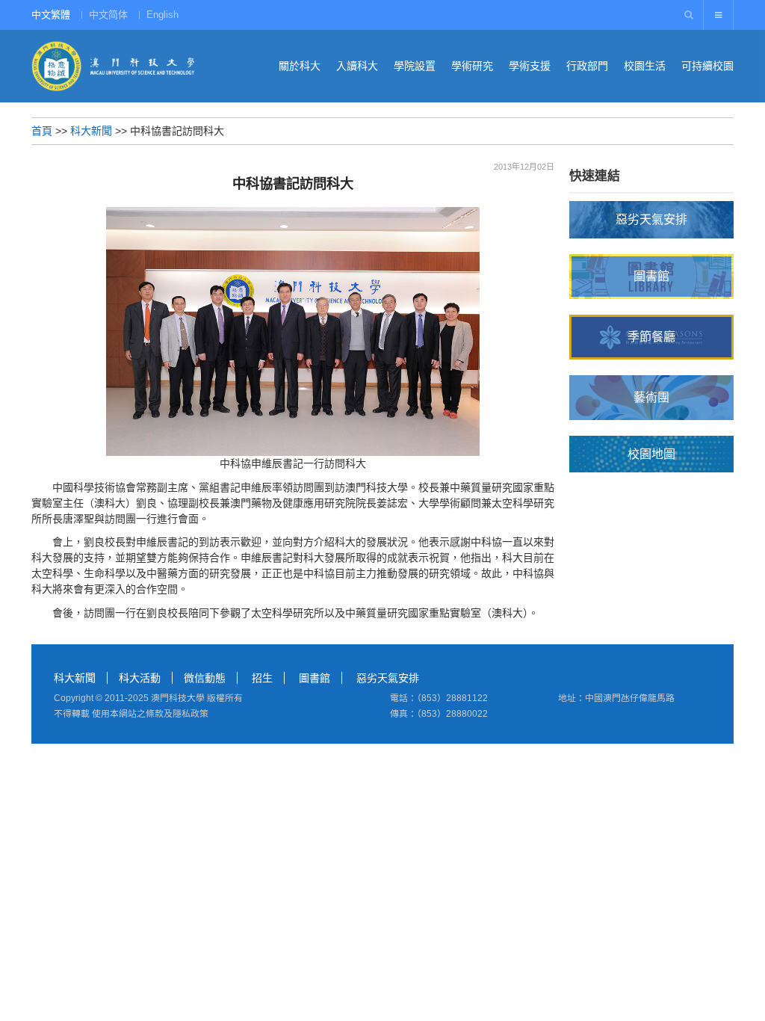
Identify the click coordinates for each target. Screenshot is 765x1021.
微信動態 (205, 678)
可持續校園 (707, 66)
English (162, 14)
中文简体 (108, 14)
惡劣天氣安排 (387, 678)
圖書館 (314, 678)
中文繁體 (50, 14)
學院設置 (415, 66)
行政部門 (587, 66)
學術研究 (472, 66)
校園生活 (645, 66)
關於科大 (299, 66)
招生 (262, 678)
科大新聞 (91, 131)
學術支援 (530, 66)
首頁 (41, 131)
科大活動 (140, 678)
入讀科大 (357, 66)
